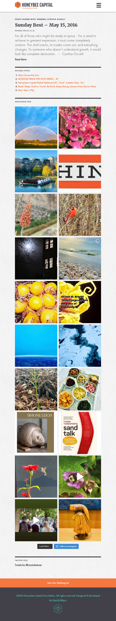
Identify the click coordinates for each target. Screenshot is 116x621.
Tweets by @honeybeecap (28, 564)
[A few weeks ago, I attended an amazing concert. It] (80, 215)
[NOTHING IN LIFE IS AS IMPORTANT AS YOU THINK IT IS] (80, 171)
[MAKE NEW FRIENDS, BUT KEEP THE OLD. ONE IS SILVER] (36, 258)
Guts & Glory (59, 600)
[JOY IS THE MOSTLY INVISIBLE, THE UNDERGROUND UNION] (36, 171)
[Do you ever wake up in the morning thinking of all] (36, 477)
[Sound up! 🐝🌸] (80, 477)
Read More (20, 59)
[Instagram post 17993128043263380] (36, 433)
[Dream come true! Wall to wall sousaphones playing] (36, 520)
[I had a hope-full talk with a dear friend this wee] (36, 389)
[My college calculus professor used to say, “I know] (80, 346)
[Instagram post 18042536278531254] (80, 433)
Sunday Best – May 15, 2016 (46, 25)
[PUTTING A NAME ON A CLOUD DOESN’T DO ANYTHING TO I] (36, 346)
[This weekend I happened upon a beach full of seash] (80, 258)
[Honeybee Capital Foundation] (34, 7)
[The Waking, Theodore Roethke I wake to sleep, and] (80, 128)
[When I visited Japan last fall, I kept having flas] (36, 302)
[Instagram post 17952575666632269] (80, 302)
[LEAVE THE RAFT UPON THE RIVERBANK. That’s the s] (36, 215)
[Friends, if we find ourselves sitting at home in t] (36, 128)
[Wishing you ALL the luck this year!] (80, 389)
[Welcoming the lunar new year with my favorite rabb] (80, 520)
